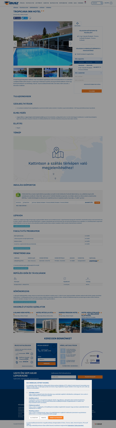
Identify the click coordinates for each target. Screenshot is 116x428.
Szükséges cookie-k (34, 393)
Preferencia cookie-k (34, 405)
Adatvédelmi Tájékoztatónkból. (76, 426)
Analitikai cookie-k (34, 398)
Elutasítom (34, 418)
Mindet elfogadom (56, 418)
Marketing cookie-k (34, 411)
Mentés (43, 418)
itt (88, 387)
